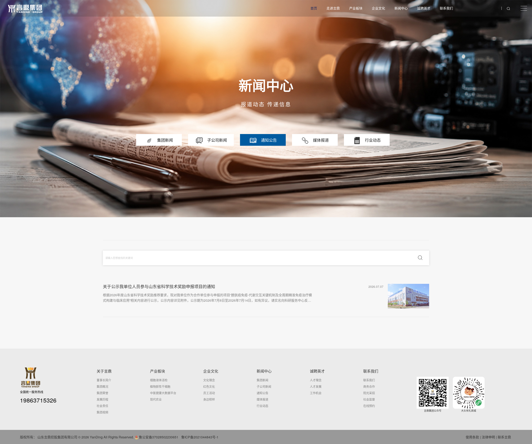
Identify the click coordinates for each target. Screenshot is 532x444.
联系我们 (446, 8)
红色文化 (209, 386)
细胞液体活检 (158, 380)
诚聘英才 (423, 8)
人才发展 (315, 386)
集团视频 (102, 412)
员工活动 (209, 393)
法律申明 (488, 437)
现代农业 (156, 399)
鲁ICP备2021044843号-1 (199, 437)
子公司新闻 (264, 386)
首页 (313, 8)
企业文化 (378, 8)
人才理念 (315, 380)
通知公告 (262, 393)
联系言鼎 (504, 437)
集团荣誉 (102, 393)
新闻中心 (401, 8)
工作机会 (315, 393)
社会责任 (102, 406)
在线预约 (369, 406)
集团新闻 (262, 380)
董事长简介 (104, 380)
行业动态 (262, 406)
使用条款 (472, 437)
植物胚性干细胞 (160, 386)
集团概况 (102, 386)
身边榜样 (209, 399)
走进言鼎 (333, 8)
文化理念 (209, 380)
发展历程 (102, 399)
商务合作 (369, 386)
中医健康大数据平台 (163, 393)
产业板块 (355, 8)
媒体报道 (262, 399)
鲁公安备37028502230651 (158, 437)
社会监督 (369, 399)
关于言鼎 (104, 371)
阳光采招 (369, 393)
